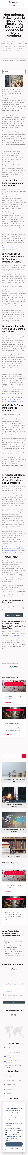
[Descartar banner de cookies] (22, 1105)
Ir (23, 755)
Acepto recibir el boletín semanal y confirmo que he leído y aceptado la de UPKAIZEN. (14, 997)
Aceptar (14, 1144)
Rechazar (14, 1148)
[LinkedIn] (12, 968)
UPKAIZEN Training (14, 856)
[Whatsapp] (15, 968)
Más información (14, 615)
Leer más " (8, 891)
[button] (14, 6)
